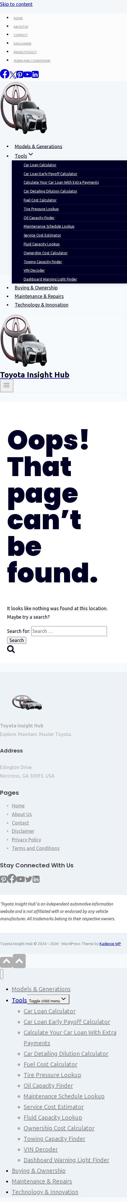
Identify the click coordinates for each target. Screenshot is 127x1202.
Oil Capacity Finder (48, 1085)
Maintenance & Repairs (39, 296)
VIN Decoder (41, 1149)
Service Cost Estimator (54, 1106)
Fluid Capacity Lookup (53, 1117)
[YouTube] (21, 881)
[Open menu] (6, 385)
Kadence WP (110, 944)
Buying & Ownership (36, 287)
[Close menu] (1, 974)
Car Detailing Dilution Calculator (66, 1053)
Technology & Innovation (42, 304)
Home (18, 805)
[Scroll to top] (6, 962)
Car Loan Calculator (50, 1011)
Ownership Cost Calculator (59, 1128)
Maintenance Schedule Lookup (64, 1096)
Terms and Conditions (36, 848)
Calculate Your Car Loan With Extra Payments (70, 1037)
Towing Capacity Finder (54, 1138)
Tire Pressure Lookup (52, 1074)
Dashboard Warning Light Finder (50, 279)
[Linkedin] (36, 881)
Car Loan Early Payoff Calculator (67, 1021)
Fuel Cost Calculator (50, 1064)
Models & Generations (41, 989)
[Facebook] (12, 881)
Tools (19, 1000)
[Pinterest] (3, 881)
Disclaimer (23, 831)
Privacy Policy (26, 839)
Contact (20, 822)
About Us (22, 814)
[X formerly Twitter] (28, 881)
